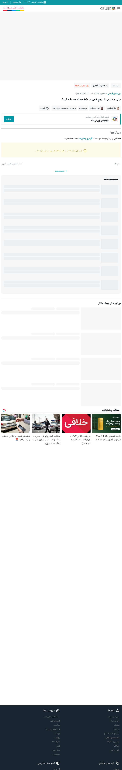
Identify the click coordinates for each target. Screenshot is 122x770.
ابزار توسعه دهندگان (111, 733)
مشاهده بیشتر (59, 171)
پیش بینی (56, 750)
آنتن (58, 746)
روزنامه (57, 737)
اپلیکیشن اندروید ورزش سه (13, 7)
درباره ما (116, 729)
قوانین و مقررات (85, 138)
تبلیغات (116, 725)
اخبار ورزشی (55, 721)
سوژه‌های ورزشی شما (52, 717)
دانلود (8, 119)
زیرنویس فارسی (114, 93)
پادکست (57, 725)
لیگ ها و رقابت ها (52, 729)
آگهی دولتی (115, 750)
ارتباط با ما (115, 721)
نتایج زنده (56, 741)
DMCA (116, 746)
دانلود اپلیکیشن (113, 717)
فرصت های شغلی (112, 737)
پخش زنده (56, 754)
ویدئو (57, 733)
